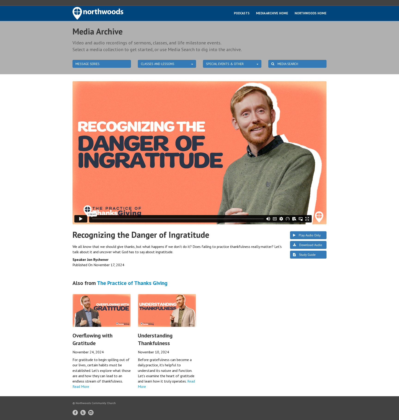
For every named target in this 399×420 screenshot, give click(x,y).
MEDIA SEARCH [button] (287, 64)
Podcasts (242, 13)
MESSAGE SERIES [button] (88, 64)
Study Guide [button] (307, 255)
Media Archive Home (272, 13)
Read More (81, 386)
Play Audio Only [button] (309, 235)
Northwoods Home (310, 13)
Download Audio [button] (310, 245)
